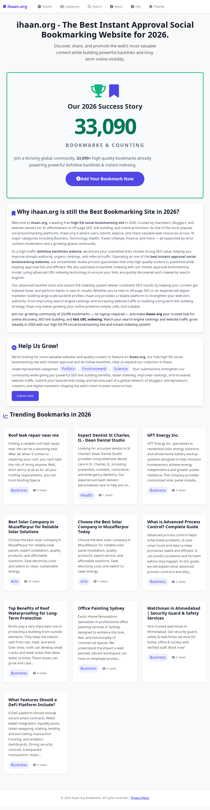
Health (86, 495)
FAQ (138, 6)
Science (121, 368)
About (118, 6)
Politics (68, 368)
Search (97, 6)
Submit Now (25, 396)
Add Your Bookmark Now (107, 179)
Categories (72, 6)
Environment (94, 368)
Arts (14, 581)
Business (19, 490)
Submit (47, 6)
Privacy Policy (140, 798)
